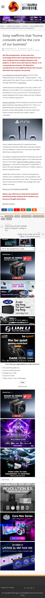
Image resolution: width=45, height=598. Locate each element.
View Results (22, 386)
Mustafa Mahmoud (10, 48)
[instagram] (34, 588)
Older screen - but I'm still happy (14, 378)
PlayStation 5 (38, 216)
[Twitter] (29, 588)
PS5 (3, 219)
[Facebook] (27, 588)
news (17, 216)
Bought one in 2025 (9, 373)
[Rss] (25, 588)
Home (2, 26)
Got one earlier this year (11, 370)
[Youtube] (31, 588)
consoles (9, 216)
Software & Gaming (13, 26)
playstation (26, 216)
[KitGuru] (22, 6)
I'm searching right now (11, 368)
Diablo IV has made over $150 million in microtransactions (29, 234)
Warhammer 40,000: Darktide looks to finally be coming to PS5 (16, 227)
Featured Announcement (18, 50)
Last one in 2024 (8, 376)
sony (9, 219)
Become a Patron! (9, 204)
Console (25, 26)
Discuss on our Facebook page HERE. (15, 189)
